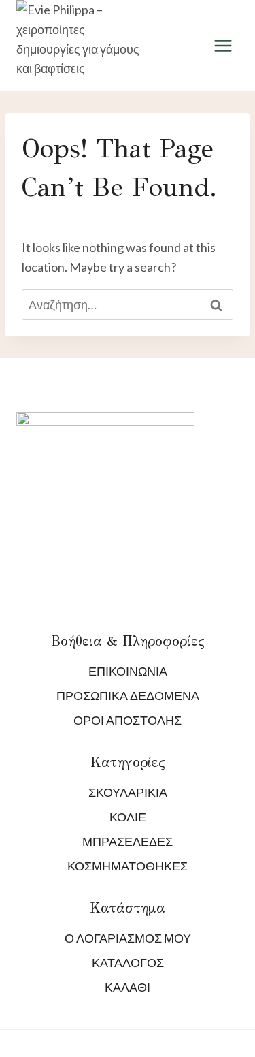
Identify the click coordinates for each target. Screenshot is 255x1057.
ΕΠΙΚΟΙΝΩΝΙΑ (127, 670)
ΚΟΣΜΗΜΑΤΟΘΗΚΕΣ (127, 865)
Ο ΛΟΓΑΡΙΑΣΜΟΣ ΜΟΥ (128, 937)
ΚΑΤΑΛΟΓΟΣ (128, 962)
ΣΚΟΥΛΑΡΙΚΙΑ (127, 792)
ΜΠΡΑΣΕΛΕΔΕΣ (127, 841)
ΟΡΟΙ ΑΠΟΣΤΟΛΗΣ (127, 719)
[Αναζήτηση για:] (127, 304)
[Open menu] (223, 46)
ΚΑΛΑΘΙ (127, 986)
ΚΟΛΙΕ (127, 816)
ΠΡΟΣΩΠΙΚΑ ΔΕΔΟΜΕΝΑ (127, 695)
